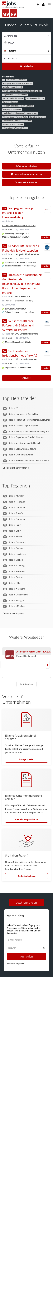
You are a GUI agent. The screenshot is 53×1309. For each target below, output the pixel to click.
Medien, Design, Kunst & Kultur (15, 117)
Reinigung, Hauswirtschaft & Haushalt (18, 83)
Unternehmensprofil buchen (26, 820)
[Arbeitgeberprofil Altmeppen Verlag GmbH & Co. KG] (9, 654)
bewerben (45, 237)
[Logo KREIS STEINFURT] (47, 276)
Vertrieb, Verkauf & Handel (13, 98)
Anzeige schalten (26, 760)
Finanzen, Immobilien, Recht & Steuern (18, 106)
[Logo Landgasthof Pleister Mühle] (47, 247)
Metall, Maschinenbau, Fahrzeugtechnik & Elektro (22, 91)
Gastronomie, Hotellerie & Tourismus (17, 121)
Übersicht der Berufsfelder (15, 468)
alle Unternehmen (26, 684)
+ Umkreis (9, 58)
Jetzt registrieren (26, 902)
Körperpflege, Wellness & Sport (15, 128)
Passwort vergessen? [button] (16, 964)
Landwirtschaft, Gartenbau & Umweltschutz (20, 113)
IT (3, 80)
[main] (26, 503)
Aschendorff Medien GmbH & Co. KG (18, 226)
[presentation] (37, 4)
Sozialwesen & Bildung (35, 98)
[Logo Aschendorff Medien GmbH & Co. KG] (47, 209)
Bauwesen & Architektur (16, 80)
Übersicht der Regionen (13, 614)
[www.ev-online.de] (13, 13)
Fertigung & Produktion (12, 110)
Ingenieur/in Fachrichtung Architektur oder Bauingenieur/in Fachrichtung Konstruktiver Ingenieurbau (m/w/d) (22, 283)
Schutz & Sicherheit (37, 117)
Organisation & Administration (15, 95)
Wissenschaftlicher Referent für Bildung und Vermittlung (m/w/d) (18, 326)
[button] (48, 58)
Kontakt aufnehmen (26, 876)
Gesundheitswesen (10, 102)
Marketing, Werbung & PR (13, 124)
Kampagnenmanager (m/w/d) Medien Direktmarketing (18, 213)
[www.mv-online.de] (5, 13)
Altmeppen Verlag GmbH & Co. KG (34, 652)
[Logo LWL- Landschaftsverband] (47, 322)
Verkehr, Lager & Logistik (12, 87)
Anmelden (26, 957)
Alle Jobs (6, 221)
